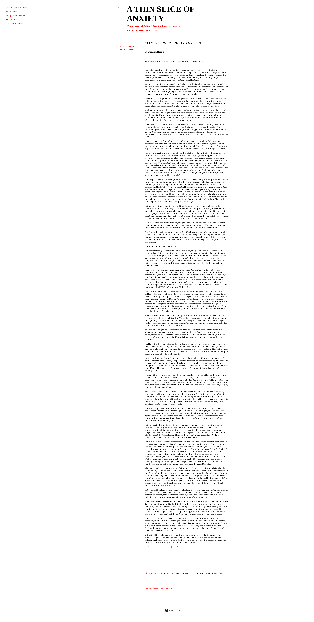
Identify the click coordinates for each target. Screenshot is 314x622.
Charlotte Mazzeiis (126, 46)
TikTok (155, 30)
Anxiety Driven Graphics (15, 15)
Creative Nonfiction (126, 49)
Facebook (132, 30)
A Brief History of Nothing (16, 8)
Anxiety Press (11, 12)
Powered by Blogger (176, 610)
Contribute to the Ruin (14, 23)
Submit (8, 27)
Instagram (144, 30)
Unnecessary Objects (14, 19)
